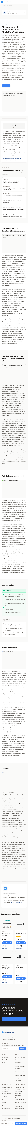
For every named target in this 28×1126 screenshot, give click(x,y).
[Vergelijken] (7, 946)
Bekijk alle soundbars (13, 1019)
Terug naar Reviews (7, 5)
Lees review (4, 948)
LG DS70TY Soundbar (21, 933)
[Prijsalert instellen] (3, 946)
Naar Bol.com (6, 942)
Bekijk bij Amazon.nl (21, 1123)
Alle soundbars (5, 1059)
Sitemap (4, 1120)
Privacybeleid (18, 1080)
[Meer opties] (12, 1123)
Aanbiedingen (5, 1057)
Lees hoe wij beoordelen (16, 902)
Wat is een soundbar (19, 1059)
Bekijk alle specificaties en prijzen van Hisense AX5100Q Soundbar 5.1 (12, 159)
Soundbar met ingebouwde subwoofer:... (18, 1093)
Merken (3, 1062)
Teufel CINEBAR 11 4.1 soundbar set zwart (20, 968)
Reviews (4, 1065)
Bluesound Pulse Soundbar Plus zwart (6, 968)
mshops (18, 1118)
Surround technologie (20, 1075)
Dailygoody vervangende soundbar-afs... (7, 1097)
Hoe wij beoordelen (19, 1078)
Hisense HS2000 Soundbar (6, 934)
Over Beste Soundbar (20, 1057)
